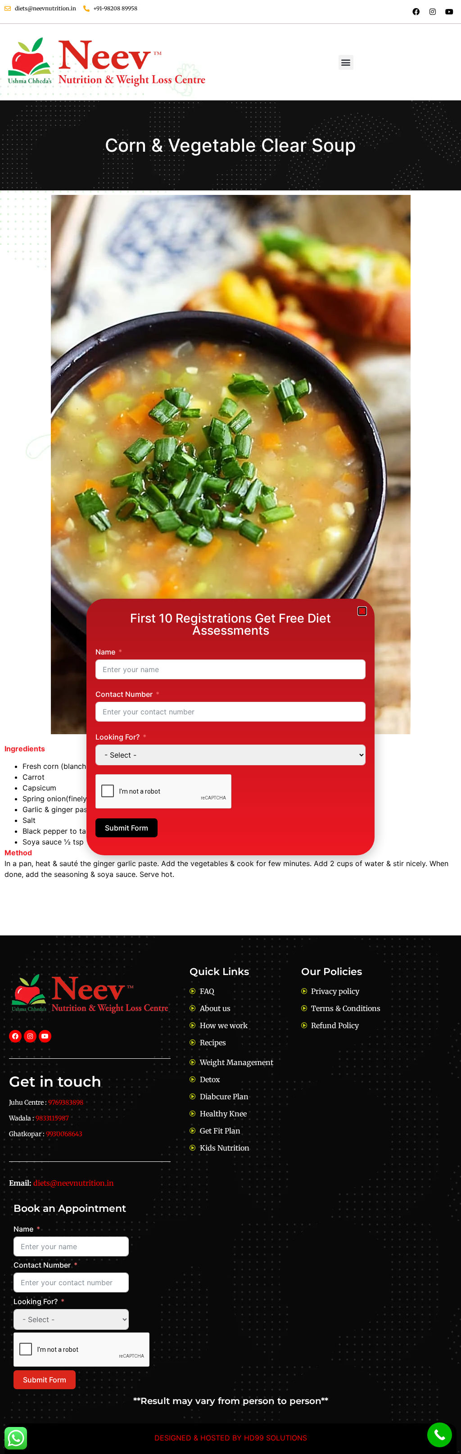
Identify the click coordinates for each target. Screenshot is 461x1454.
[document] (230, 727)
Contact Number (124, 694)
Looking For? (117, 736)
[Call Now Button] (439, 1434)
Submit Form (126, 827)
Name (105, 651)
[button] (362, 611)
